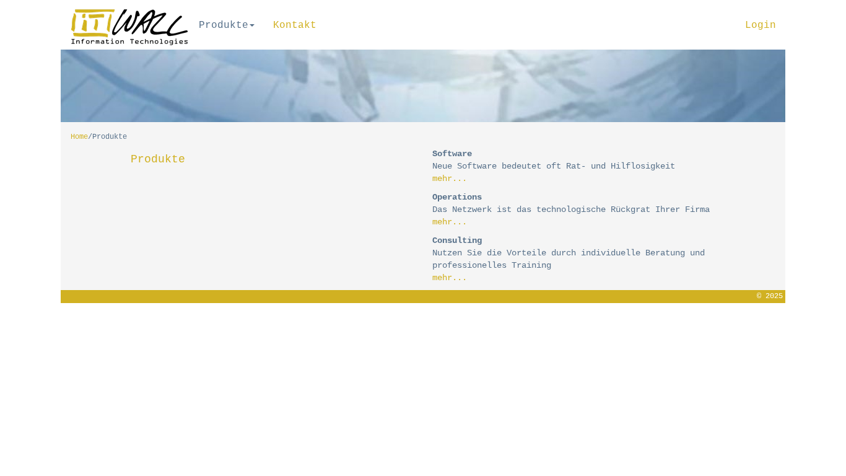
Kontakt (294, 25)
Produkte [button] (223, 25)
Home (79, 137)
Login (760, 25)
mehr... (449, 178)
